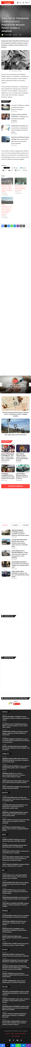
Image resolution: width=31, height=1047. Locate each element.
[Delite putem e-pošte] (21, 226)
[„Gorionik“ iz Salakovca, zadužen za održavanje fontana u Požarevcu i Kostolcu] (5, 107)
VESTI (9, 6)
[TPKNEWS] (7, 2)
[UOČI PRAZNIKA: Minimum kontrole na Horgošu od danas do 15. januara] (23, 468)
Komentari (25, 525)
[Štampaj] (24, 226)
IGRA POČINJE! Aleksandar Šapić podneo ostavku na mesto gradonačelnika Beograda (22, 457)
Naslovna (5, 6)
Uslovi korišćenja (15, 1036)
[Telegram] (15, 226)
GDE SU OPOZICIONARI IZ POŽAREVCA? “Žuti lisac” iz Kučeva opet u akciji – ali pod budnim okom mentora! (7, 457)
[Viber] (18, 226)
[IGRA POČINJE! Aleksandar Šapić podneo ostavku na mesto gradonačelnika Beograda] (23, 448)
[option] (15, 384)
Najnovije (5, 525)
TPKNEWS (6, 34)
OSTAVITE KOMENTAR (15, 486)
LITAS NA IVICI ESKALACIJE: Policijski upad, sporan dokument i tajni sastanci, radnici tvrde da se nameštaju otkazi (20, 543)
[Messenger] (8, 226)
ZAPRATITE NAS (9, 657)
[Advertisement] (15, 302)
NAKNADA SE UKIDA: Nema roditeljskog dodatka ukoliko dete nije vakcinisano (15, 386)
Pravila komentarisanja (20, 1033)
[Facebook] (2, 226)
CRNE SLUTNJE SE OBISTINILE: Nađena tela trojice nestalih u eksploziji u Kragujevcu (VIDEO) (7, 188)
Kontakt (7, 1033)
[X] (5, 226)
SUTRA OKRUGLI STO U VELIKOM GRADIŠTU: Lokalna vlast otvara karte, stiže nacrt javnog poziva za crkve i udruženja (20, 554)
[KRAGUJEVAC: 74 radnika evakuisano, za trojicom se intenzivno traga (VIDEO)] (21, 181)
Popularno (15, 525)
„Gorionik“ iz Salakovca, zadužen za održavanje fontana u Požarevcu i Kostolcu (20, 107)
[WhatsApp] (11, 226)
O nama (12, 1033)
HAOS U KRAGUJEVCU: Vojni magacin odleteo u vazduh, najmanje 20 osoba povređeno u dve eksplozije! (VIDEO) (6, 209)
